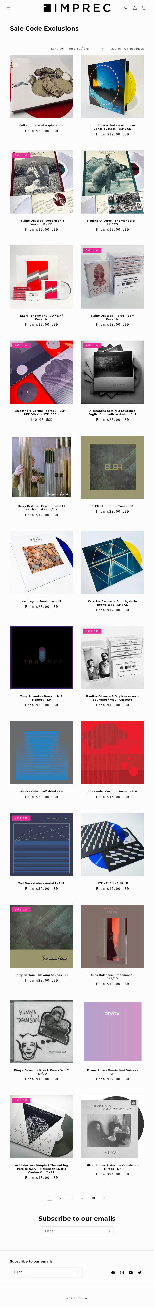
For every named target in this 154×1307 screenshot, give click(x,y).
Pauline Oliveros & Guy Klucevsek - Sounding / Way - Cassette (112, 698)
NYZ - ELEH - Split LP (112, 883)
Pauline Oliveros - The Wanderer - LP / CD (112, 222)
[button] (8, 7)
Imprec (83, 1298)
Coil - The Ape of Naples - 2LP (41, 125)
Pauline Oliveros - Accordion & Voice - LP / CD (42, 222)
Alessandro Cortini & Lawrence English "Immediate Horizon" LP (112, 412)
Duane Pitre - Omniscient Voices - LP (112, 1072)
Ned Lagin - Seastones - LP (41, 601)
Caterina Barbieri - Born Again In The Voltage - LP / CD (112, 603)
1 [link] (50, 1198)
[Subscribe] (108, 1231)
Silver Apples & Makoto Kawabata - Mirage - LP (112, 1167)
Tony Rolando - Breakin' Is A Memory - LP (41, 698)
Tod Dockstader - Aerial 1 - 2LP (41, 883)
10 (93, 1198)
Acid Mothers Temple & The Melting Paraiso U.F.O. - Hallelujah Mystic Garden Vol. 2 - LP (41, 1169)
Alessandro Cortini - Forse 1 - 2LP (112, 791)
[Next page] (104, 1197)
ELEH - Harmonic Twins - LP (112, 506)
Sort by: (58, 48)
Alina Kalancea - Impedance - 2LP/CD (112, 976)
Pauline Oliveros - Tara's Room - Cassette (112, 317)
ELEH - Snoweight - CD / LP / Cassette (41, 317)
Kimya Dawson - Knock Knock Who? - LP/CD (41, 1072)
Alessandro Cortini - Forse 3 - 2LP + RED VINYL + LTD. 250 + (41, 412)
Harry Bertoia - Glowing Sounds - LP (41, 975)
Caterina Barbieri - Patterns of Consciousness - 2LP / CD (112, 127)
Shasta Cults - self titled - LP (41, 791)
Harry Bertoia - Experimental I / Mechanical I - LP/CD (41, 507)
